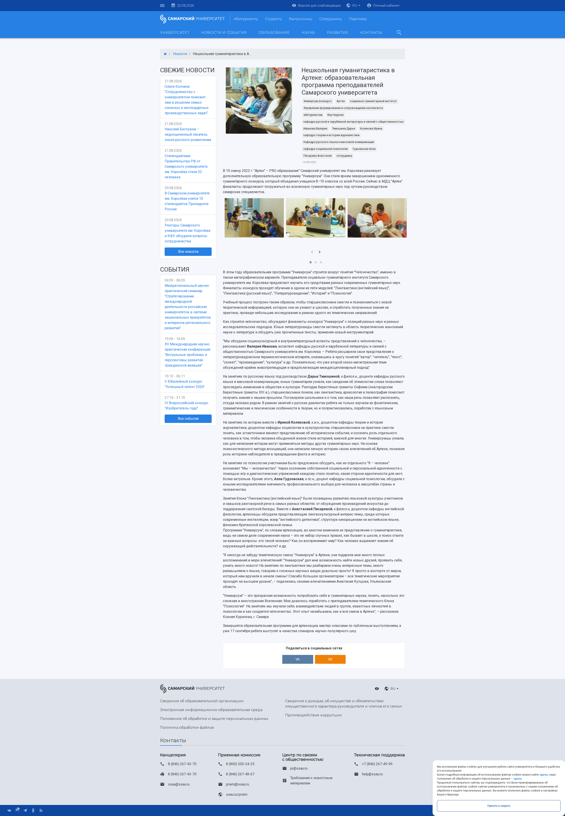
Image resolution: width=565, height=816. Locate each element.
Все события (188, 419)
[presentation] (312, 252)
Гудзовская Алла (364, 148)
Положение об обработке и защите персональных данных (214, 719)
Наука (308, 32)
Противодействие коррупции (313, 715)
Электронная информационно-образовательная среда (211, 710)
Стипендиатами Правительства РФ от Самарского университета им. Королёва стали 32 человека (186, 166)
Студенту (273, 19)
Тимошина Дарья (343, 128)
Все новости (188, 251)
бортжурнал (335, 114)
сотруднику (344, 155)
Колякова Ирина (371, 128)
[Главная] (165, 54)
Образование (274, 32)
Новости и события (224, 32)
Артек (341, 101)
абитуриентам (312, 114)
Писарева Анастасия (317, 155)
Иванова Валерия (315, 128)
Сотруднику (330, 19)
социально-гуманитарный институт (373, 101)
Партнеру (358, 19)
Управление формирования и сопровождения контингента (343, 108)
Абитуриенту (246, 19)
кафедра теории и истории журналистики (331, 135)
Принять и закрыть (498, 805)
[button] (354, 5)
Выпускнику (300, 19)
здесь (543, 774)
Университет (175, 32)
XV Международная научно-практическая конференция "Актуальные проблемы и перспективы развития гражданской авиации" (188, 354)
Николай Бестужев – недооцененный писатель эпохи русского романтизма (188, 134)
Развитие (337, 32)
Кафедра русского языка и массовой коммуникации (338, 142)
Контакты (371, 32)
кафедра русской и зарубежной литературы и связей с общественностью (353, 121)
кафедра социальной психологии (325, 148)
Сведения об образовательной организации (202, 701)
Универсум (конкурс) (317, 101)
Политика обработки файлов (187, 727)
